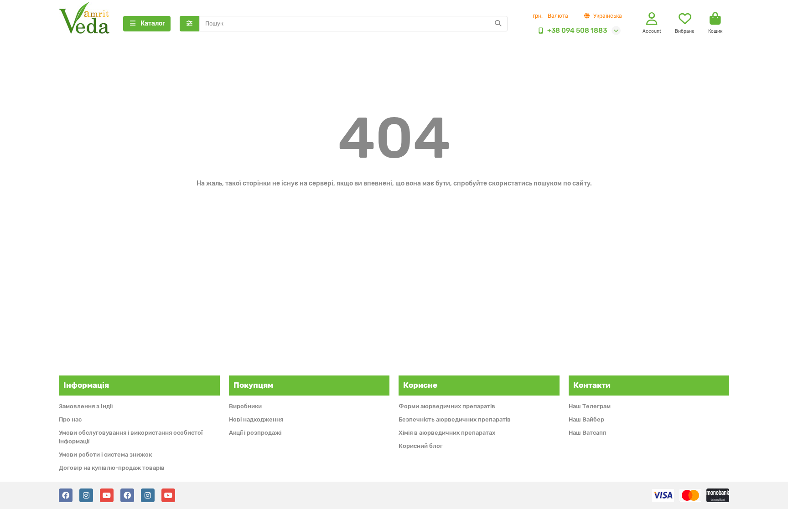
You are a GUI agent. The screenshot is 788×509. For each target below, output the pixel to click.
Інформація (86, 385)
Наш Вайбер (586, 419)
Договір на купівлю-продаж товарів (112, 467)
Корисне (420, 385)
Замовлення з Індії (86, 406)
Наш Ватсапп (588, 432)
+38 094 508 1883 (577, 30)
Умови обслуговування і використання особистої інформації (130, 437)
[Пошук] (498, 23)
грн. (550, 16)
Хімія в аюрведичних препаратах (447, 432)
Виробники (245, 406)
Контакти (592, 385)
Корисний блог (421, 445)
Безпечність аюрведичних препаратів (455, 419)
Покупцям (253, 385)
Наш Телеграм (590, 406)
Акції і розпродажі (255, 432)
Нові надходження (256, 419)
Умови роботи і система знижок (105, 454)
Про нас (70, 419)
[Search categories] (189, 23)
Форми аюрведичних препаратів (447, 406)
